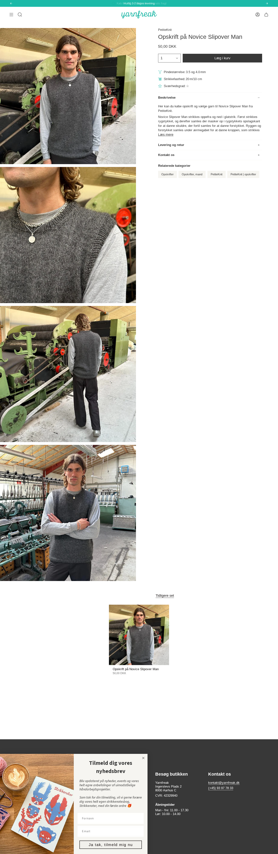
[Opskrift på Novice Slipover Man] (139, 635)
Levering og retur (171, 145)
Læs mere (165, 134)
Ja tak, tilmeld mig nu (111, 845)
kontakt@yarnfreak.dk (224, 783)
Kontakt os (166, 155)
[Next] (267, 3)
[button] (20, 14)
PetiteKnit (165, 30)
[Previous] (11, 3)
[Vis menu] (11, 14)
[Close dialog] (143, 758)
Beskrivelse (166, 97)
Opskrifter (167, 174)
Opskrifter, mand (192, 174)
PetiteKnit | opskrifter (243, 174)
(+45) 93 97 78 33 (220, 788)
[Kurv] (266, 14)
